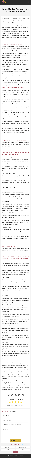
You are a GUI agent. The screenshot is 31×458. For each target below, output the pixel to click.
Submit (15, 452)
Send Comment (15, 440)
